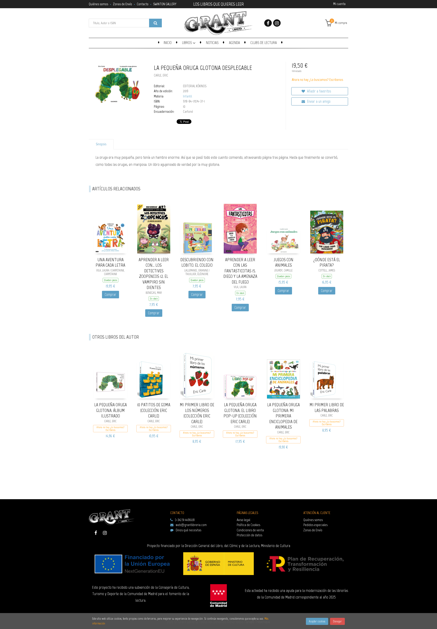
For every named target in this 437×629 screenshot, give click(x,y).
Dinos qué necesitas (188, 530)
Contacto (142, 4)
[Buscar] (155, 23)
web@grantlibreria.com (191, 525)
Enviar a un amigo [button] (318, 101)
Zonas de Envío (122, 4)
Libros (187, 42)
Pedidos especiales (315, 525)
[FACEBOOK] (268, 23)
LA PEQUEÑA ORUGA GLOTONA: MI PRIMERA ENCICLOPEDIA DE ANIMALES (283, 416)
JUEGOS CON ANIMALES (283, 262)
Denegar (337, 621)
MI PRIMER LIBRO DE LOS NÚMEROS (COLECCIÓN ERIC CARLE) (197, 413)
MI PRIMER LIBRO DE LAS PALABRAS (327, 407)
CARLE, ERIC (161, 75)
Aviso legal (243, 520)
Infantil (187, 96)
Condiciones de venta (250, 530)
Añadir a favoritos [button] (318, 91)
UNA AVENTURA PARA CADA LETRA (110, 262)
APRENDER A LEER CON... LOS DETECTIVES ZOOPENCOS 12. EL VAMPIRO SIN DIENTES (154, 273)
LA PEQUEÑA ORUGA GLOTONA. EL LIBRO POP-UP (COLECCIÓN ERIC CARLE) (240, 413)
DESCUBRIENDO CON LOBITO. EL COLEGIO (196, 262)
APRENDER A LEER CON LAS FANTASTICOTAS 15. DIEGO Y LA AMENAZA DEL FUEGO (240, 271)
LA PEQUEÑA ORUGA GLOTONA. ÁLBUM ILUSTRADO (110, 410)
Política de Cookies (248, 525)
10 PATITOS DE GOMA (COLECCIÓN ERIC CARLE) (153, 410)
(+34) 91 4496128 (185, 520)
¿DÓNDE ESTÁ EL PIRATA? (326, 262)
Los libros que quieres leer (218, 3)
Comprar (110, 294)
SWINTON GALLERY (164, 4)
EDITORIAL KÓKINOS (194, 86)
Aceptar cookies (317, 621)
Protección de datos (249, 535)
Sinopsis (101, 144)
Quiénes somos (98, 4)
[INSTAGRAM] (277, 23)
